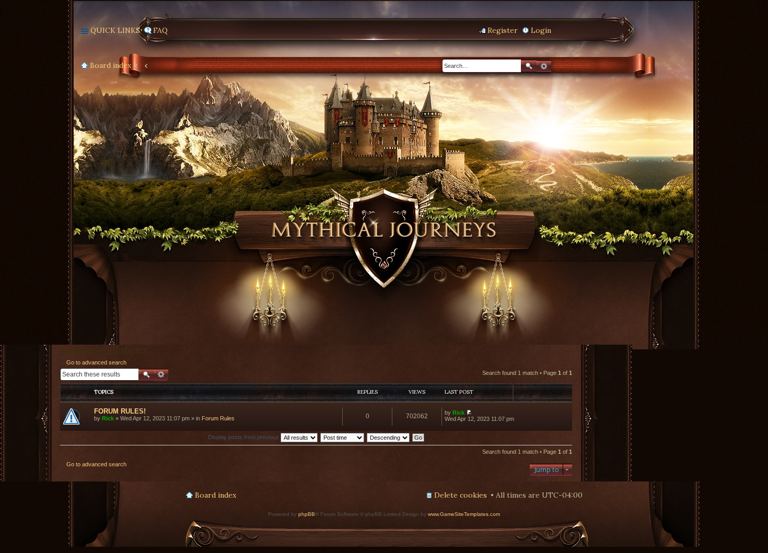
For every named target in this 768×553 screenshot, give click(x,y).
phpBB (306, 514)
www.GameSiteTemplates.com (464, 514)
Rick (108, 418)
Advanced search (544, 66)
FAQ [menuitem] (160, 30)
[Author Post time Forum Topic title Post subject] (342, 437)
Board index (110, 65)
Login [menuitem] (541, 30)
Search (529, 66)
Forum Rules (218, 418)
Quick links (115, 30)
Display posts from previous (244, 437)
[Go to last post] (469, 412)
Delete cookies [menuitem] (460, 495)
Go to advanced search (96, 362)
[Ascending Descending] (389, 437)
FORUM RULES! (120, 411)
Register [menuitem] (502, 30)
